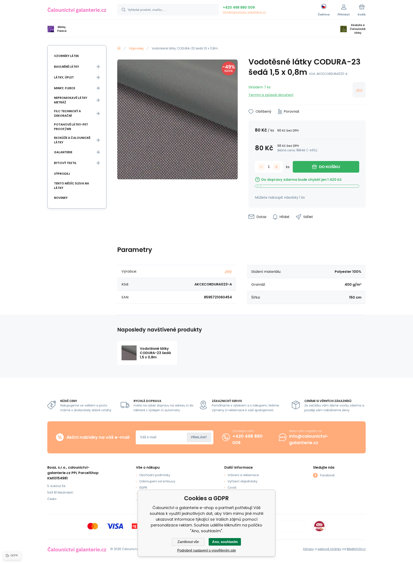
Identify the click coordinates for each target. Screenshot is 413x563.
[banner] (76, 10)
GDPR (143, 487)
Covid (232, 487)
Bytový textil (65, 163)
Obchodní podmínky (154, 475)
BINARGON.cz (356, 549)
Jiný (359, 89)
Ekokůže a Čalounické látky (72, 140)
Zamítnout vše (188, 542)
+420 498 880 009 (239, 7)
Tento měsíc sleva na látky (71, 185)
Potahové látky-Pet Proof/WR (71, 126)
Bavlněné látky (66, 66)
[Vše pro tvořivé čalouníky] (119, 48)
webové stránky (329, 549)
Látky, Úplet (64, 77)
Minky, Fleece (64, 88)
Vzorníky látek (66, 56)
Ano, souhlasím (225, 542)
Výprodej (136, 48)
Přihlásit (199, 437)
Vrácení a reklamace (243, 475)
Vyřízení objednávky (242, 481)
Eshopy (308, 549)
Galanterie (63, 152)
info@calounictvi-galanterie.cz (244, 12)
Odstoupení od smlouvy (157, 481)
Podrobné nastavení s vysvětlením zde (206, 550)
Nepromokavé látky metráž (70, 100)
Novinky (61, 198)
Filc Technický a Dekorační (67, 113)
